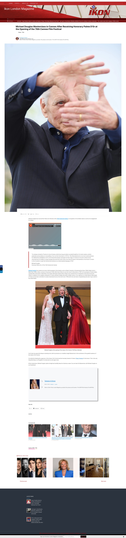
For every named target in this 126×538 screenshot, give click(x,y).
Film (36, 448)
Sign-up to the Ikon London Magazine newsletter (51, 536)
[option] (19, 21)
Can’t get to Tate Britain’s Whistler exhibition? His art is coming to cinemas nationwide (56, 21)
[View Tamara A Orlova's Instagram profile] (42, 387)
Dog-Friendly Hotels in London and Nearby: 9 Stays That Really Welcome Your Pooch (19, 21)
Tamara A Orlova (24, 37)
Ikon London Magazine (19, 9)
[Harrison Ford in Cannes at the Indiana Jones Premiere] (39, 430)
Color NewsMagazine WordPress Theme (69, 533)
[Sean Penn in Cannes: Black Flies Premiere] (86, 430)
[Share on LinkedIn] (1, 271)
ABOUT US (25, 3)
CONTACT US (34, 3)
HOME (11, 3)
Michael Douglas (32, 270)
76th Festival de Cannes (62, 218)
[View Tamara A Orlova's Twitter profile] (42, 381)
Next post (103, 481)
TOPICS (17, 3)
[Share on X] (1, 269)
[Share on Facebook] (1, 266)
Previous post (23, 481)
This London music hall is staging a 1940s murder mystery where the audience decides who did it (97, 21)
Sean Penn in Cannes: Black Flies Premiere (83, 437)
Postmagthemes (82, 533)
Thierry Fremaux (79, 358)
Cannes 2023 (31, 448)
